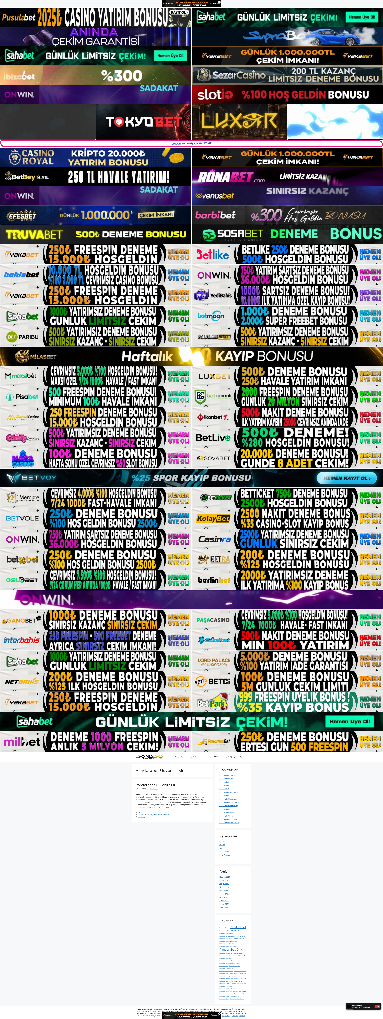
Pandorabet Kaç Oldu (228, 819)
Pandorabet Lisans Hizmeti (226, 968)
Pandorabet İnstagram (228, 799)
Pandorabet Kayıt (226, 816)
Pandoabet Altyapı (224, 927)
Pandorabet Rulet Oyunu (240, 973)
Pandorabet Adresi (227, 775)
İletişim (242, 757)
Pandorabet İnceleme (195, 757)
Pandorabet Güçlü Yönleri (225, 958)
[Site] (95, 254)
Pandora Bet (222, 931)
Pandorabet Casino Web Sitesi (227, 943)
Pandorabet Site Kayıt (224, 976)
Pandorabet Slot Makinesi (237, 976)
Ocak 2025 (223, 897)
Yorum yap (141, 817)
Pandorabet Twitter (224, 983)
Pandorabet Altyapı (227, 796)
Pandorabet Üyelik (226, 813)
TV (220, 858)
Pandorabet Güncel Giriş (225, 955)
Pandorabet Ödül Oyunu (240, 993)
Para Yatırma (224, 855)
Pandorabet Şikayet (229, 757)
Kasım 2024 (224, 904)
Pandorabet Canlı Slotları (239, 938)
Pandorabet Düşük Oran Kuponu (227, 946)
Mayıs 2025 (224, 884)
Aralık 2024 (224, 901)
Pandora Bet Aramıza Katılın (226, 933)
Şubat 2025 (224, 894)
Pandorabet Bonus (226, 809)
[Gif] (191, 356)
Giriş (139, 812)
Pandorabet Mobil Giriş (228, 806)
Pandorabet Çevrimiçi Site (239, 991)
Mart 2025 (223, 891)
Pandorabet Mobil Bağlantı (226, 971)
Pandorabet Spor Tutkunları (226, 981)
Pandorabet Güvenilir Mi (155, 785)
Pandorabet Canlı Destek (229, 802)
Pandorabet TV (238, 981)
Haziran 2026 (224, 877)
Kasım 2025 (224, 880)
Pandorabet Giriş (213, 757)
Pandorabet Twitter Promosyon (238, 983)
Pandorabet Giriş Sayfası (229, 792)
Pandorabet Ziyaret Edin (225, 991)
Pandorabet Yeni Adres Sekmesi (227, 988)
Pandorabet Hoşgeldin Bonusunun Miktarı (229, 961)
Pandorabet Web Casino (225, 986)
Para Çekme (224, 852)
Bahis (221, 841)
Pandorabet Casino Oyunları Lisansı (228, 941)
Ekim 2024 (223, 907)
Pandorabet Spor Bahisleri (226, 978)
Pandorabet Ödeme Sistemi (226, 993)
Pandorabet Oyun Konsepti (226, 973)
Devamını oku (163, 807)
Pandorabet (179, 757)
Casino (222, 845)
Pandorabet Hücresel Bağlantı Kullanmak (229, 963)
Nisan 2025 (224, 887)
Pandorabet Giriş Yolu (145, 815)
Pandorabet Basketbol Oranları (227, 936)
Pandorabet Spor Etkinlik (240, 978)
